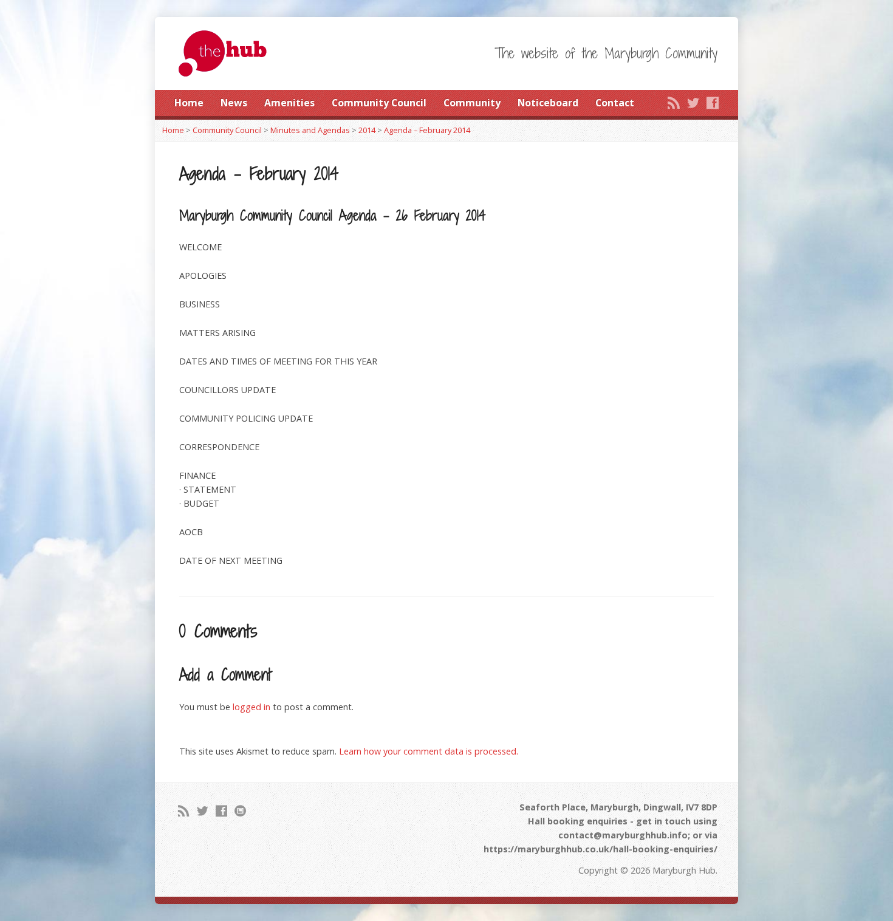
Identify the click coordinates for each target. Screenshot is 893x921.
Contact (614, 102)
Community (472, 102)
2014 (366, 130)
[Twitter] (693, 103)
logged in (251, 707)
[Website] (240, 811)
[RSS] (674, 103)
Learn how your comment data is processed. (428, 751)
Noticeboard (548, 102)
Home (189, 102)
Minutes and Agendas (310, 130)
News (234, 102)
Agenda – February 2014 (427, 130)
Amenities (289, 102)
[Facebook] (713, 103)
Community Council (379, 102)
